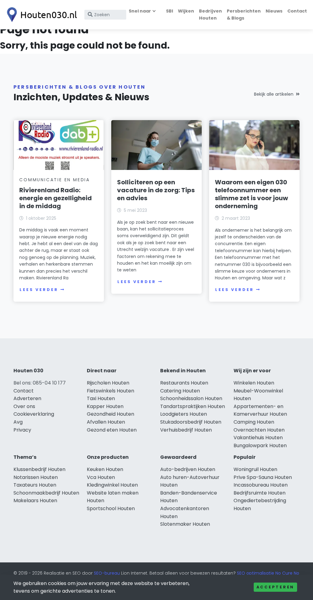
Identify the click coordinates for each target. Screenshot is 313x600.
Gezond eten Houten (112, 429)
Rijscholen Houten (108, 382)
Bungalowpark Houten (260, 445)
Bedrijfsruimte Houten (259, 492)
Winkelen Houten (254, 382)
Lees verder (39, 289)
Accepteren (275, 587)
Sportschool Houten (111, 508)
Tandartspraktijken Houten (192, 406)
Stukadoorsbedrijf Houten (190, 421)
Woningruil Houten (255, 469)
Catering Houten (180, 390)
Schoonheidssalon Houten (191, 398)
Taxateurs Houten (34, 484)
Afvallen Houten (106, 421)
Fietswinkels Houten (110, 390)
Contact (297, 11)
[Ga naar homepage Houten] (40, 14)
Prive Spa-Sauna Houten (263, 477)
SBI (169, 11)
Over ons (24, 406)
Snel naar (140, 11)
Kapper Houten (105, 406)
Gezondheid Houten (110, 414)
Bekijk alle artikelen (273, 94)
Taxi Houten (101, 398)
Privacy (22, 429)
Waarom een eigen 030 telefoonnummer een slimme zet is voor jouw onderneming (251, 194)
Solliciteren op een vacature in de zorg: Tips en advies (156, 190)
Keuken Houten (105, 469)
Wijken (186, 11)
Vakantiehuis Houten (258, 437)
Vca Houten (101, 477)
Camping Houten (254, 421)
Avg (18, 421)
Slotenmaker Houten (185, 524)
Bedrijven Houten (210, 14)
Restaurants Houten (184, 382)
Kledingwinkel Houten (112, 484)
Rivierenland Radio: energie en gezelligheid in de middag (55, 198)
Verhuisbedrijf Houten (186, 429)
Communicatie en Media (54, 180)
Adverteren (27, 398)
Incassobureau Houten (261, 484)
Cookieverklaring (33, 414)
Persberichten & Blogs (244, 14)
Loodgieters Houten (183, 414)
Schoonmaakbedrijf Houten (46, 492)
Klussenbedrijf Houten (39, 469)
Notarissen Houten (35, 477)
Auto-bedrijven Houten (187, 469)
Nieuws (274, 11)
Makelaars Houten (35, 500)
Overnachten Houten (259, 429)
